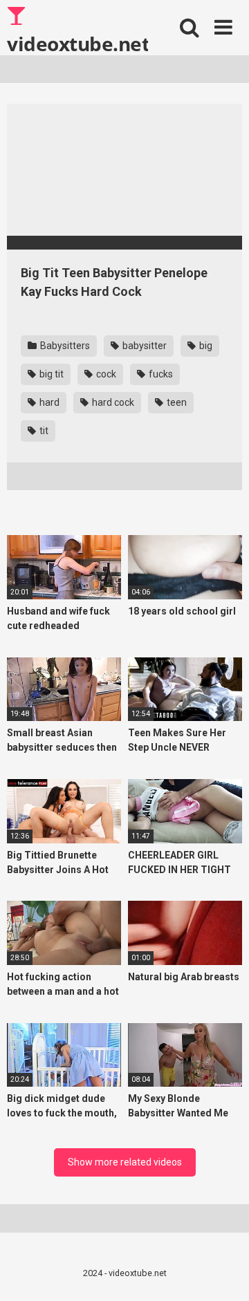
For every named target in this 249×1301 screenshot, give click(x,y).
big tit (50, 374)
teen (176, 402)
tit (42, 430)
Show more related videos (125, 1162)
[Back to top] (223, 1273)
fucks (160, 374)
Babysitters (64, 345)
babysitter (143, 345)
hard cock (112, 402)
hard (48, 402)
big (204, 345)
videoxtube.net (77, 42)
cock (105, 374)
